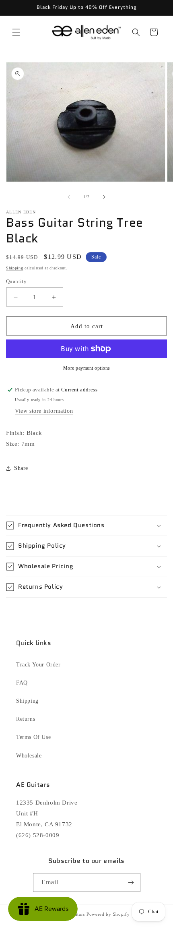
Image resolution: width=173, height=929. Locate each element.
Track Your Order (38, 665)
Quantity (16, 281)
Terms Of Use (33, 737)
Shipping (14, 268)
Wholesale (28, 756)
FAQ (22, 683)
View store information (44, 411)
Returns (25, 719)
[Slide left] (69, 197)
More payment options (86, 368)
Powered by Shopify (108, 914)
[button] (16, 32)
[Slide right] (104, 197)
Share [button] (21, 468)
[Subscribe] (131, 882)
